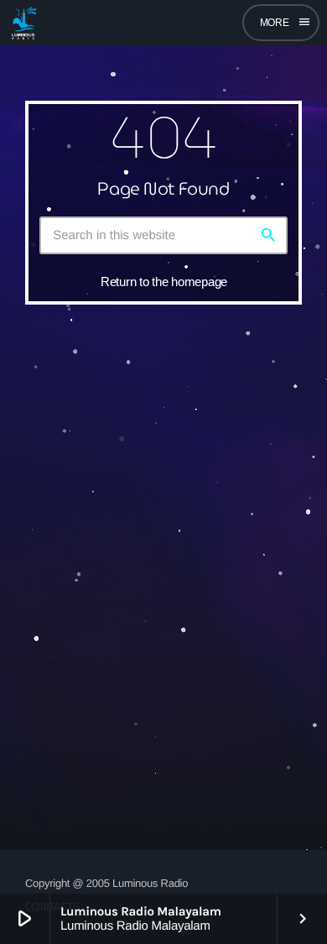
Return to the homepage (164, 281)
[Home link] (24, 22)
